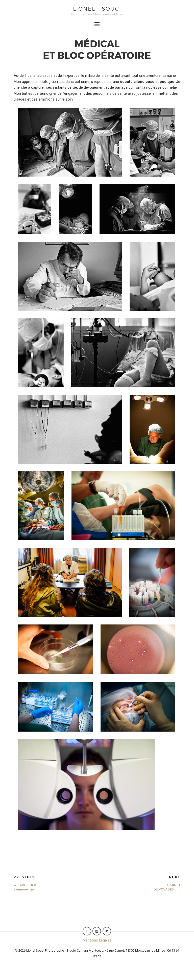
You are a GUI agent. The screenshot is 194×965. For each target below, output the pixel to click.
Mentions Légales (97, 940)
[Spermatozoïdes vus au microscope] (138, 649)
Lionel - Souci (97, 8)
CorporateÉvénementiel (25, 887)
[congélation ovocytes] (55, 707)
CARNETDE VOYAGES (167, 887)
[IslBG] (70, 429)
